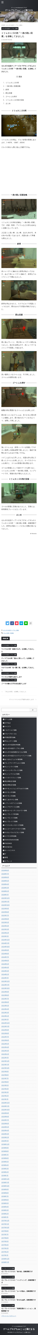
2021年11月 (5, 1064)
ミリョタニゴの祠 (12, 83)
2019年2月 (5, 1172)
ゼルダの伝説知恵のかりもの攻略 (16, 752)
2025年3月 (5, 929)
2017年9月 (5, 1231)
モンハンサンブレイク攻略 (14, 770)
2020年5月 (5, 1127)
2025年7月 (5, 915)
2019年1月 (4, 1175)
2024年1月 (5, 978)
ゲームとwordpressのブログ (19, 1326)
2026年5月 (5, 881)
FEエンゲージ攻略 (11, 741)
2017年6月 (5, 1238)
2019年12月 (5, 1144)
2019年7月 (5, 1155)
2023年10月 (5, 988)
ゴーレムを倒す (11, 96)
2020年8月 (5, 1116)
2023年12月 (5, 981)
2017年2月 (5, 1252)
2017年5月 (5, 1241)
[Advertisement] (19, 171)
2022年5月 (5, 1044)
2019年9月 (5, 1148)
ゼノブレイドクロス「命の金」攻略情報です (17, 1271)
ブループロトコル (11, 734)
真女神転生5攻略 (10, 785)
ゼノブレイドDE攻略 (12, 814)
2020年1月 (5, 1141)
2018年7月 (5, 1196)
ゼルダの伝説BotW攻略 (12, 745)
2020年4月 (5, 1130)
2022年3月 (5, 1051)
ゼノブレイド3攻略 (11, 821)
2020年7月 (5, 1120)
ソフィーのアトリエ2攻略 (13, 803)
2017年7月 (4, 1234)
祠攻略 (12, 633)
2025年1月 (5, 936)
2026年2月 (5, 891)
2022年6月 (5, 1040)
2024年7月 (5, 957)
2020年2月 (5, 1137)
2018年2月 (5, 1214)
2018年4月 (5, 1207)
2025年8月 (5, 912)
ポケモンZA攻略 (10, 796)
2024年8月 (5, 954)
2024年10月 (5, 947)
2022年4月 (5, 1047)
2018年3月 (5, 1210)
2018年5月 (5, 1203)
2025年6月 (5, 919)
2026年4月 (5, 884)
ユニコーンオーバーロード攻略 (15, 829)
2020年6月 (5, 1123)
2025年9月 (5, 908)
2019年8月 (5, 1151)
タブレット (8, 861)
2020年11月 (5, 1106)
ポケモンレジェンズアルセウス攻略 (16, 788)
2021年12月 (5, 1061)
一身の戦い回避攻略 (13, 86)
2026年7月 (5, 874)
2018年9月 (5, 1189)
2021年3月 (5, 1092)
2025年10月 (5, 905)
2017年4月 (5, 1245)
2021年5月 (5, 1085)
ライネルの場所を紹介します (11, 677)
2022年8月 (5, 1033)
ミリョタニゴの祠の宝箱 (15, 100)
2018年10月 (5, 1186)
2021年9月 (5, 1071)
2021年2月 (5, 1096)
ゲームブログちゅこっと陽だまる (19, 10)
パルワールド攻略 (11, 730)
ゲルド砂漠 (6, 633)
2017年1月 (4, 1255)
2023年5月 (5, 1006)
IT (5, 854)
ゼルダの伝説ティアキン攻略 (11, 630)
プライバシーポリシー (8, 1316)
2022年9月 (5, 1030)
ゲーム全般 (8, 719)
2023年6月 (5, 1002)
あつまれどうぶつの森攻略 (14, 759)
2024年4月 (5, 967)
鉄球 (7, 90)
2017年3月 (5, 1248)
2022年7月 (5, 1037)
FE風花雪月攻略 (10, 737)
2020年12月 (5, 1103)
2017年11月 (5, 1224)
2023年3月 (5, 1012)
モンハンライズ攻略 (11, 767)
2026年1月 (5, 895)
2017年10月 (5, 1227)
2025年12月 (5, 898)
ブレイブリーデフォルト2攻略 (15, 763)
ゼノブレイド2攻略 (11, 818)
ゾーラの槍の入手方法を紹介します (13, 684)
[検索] (32, 710)
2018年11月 (5, 1182)
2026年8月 (5, 870)
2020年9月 (5, 1113)
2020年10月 (5, 1110)
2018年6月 (5, 1200)
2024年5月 (5, 964)
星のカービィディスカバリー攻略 (16, 810)
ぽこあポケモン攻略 (11, 799)
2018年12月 (5, 1179)
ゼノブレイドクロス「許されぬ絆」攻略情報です (18, 1300)
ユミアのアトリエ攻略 (12, 807)
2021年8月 (5, 1075)
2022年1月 (5, 1058)
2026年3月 (5, 888)
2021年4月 (5, 1089)
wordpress (8, 847)
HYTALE (8, 723)
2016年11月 (5, 1262)
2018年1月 (4, 1217)
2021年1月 (4, 1099)
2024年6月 (5, 960)
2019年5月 (5, 1162)
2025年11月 (5, 901)
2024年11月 (5, 943)
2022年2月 (5, 1054)
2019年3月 (5, 1168)
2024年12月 (5, 940)
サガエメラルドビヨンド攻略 (14, 832)
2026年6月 (5, 877)
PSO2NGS (8, 843)
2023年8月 (5, 995)
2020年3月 (5, 1134)
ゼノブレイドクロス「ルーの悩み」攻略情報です (18, 1291)
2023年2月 (5, 1016)
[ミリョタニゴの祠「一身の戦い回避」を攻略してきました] (21, 623)
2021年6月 (5, 1082)
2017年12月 (5, 1221)
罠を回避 (9, 93)
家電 (6, 857)
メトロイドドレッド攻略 (13, 778)
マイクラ (8, 726)
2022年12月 (5, 1023)
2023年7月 (5, 999)
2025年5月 (5, 922)
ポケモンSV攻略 (10, 792)
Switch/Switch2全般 (12, 840)
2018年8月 (5, 1193)
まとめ (8, 103)
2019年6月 (5, 1158)
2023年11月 (5, 985)
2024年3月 (5, 971)
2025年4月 (5, 926)
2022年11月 (5, 1026)
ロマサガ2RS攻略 (10, 836)
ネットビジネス (10, 850)
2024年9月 (5, 950)
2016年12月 (5, 1259)
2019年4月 (5, 1165)
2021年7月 (5, 1078)
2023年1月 (5, 1019)
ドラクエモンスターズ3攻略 (14, 825)
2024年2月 (5, 974)
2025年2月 (5, 933)
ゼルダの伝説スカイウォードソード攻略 (18, 756)
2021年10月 (5, 1068)
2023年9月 (5, 992)
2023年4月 (5, 1009)
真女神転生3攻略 (10, 781)
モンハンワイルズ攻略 (12, 774)
